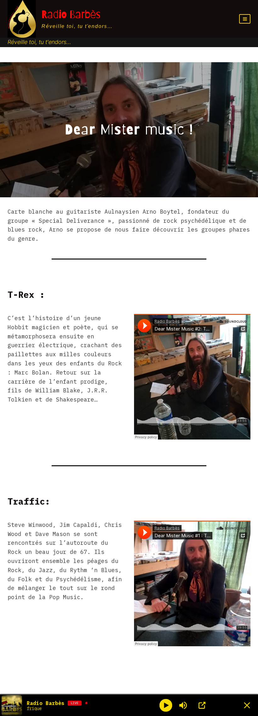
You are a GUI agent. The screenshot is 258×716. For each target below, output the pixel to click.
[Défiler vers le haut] (242, 679)
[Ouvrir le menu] (244, 19)
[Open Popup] (202, 705)
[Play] (166, 705)
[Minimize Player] (247, 705)
